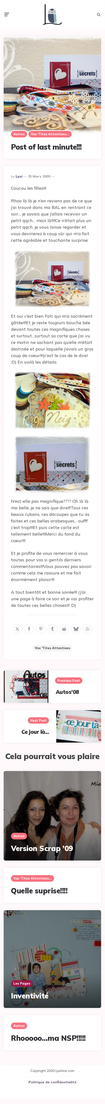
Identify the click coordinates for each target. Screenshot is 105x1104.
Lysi (19, 176)
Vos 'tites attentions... (50, 134)
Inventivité (29, 995)
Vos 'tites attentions (52, 648)
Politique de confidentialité (52, 1082)
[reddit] (64, 629)
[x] (17, 629)
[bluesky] (76, 629)
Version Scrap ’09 (42, 848)
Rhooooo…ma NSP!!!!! (48, 1038)
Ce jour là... (35, 731)
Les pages (21, 983)
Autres (19, 134)
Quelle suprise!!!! (39, 890)
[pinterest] (41, 629)
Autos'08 (67, 692)
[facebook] (29, 629)
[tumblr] (52, 629)
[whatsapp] (87, 629)
